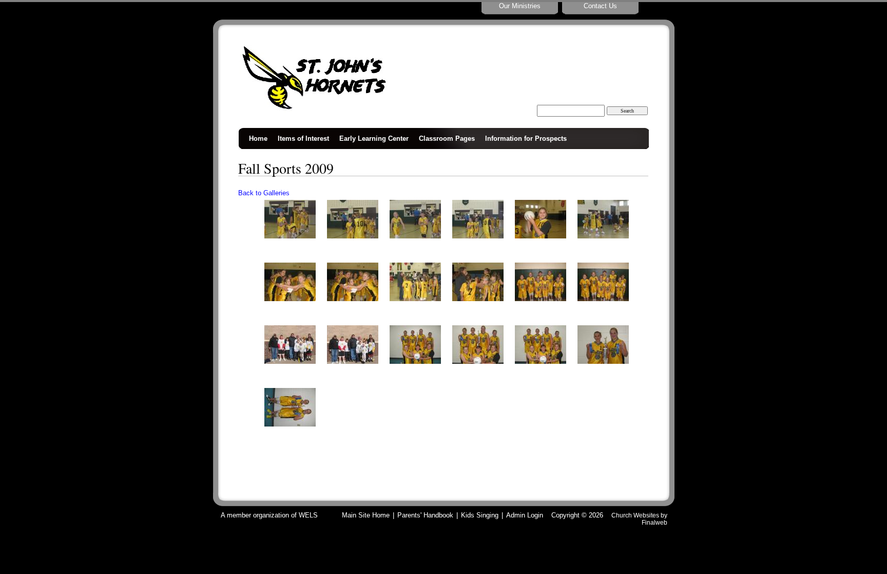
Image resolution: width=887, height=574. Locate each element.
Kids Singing (479, 515)
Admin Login (524, 515)
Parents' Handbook (425, 515)
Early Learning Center (374, 138)
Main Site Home (366, 515)
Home (258, 138)
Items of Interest (303, 138)
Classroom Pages (447, 138)
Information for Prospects (526, 138)
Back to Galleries (264, 193)
